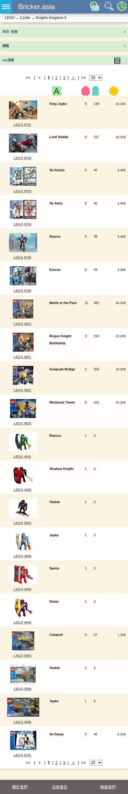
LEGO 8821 (22, 357)
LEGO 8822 (22, 390)
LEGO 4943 (22, 523)
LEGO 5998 (22, 689)
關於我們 (20, 787)
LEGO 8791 (22, 755)
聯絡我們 (108, 787)
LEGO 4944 (22, 556)
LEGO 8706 (22, 290)
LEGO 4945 (22, 589)
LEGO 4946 (22, 622)
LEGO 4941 (22, 456)
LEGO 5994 (22, 655)
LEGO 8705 (22, 257)
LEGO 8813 (22, 324)
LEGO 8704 (22, 224)
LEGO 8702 (22, 158)
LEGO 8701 (22, 125)
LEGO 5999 (22, 722)
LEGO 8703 (22, 191)
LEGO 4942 (22, 490)
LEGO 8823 (22, 423)
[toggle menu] (6, 6)
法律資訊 (59, 787)
